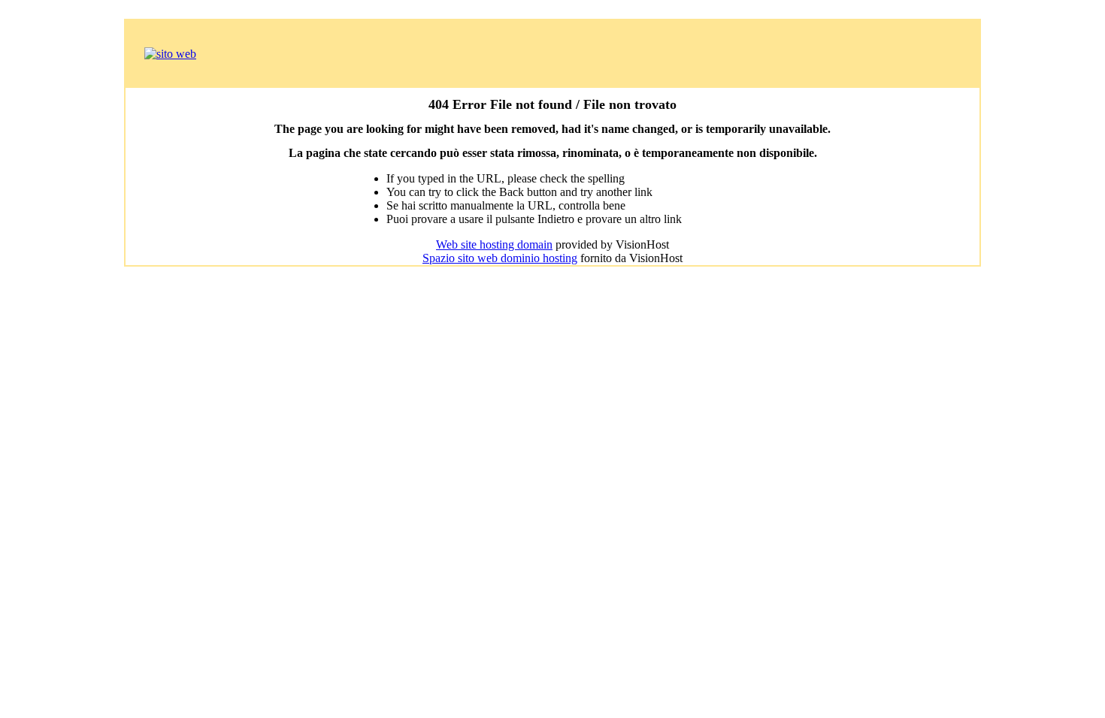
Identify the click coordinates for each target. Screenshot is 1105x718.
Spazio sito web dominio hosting (499, 258)
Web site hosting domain (494, 244)
